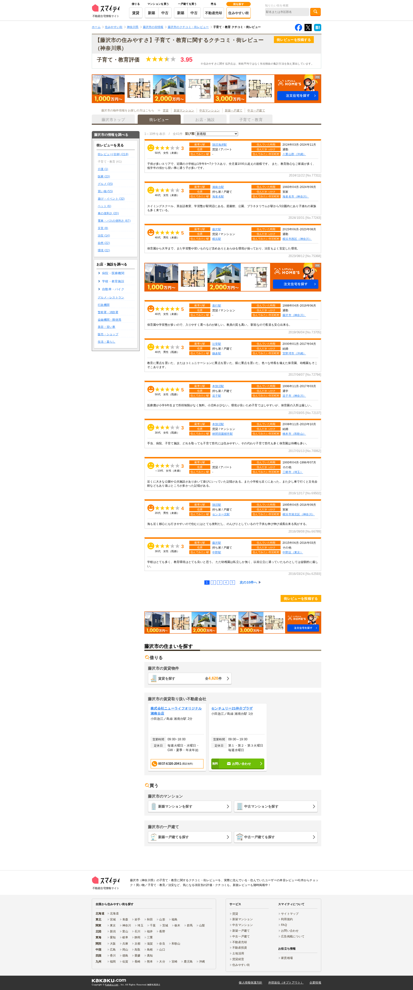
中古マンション (209, 110)
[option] (177, 737)
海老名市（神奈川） (296, 196)
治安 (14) (104, 235)
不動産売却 (213, 13)
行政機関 (103, 305)
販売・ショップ (108, 334)
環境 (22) (104, 250)
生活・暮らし (106, 341)
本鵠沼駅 (218, 386)
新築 (151, 13)
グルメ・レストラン (111, 297)
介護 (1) (103, 169)
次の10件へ (248, 582)
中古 (165, 13)
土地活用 (238, 953)
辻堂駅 (216, 343)
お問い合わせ (290, 930)
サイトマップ (290, 913)
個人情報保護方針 (250, 982)
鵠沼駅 (216, 504)
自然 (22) (104, 243)
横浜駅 (216, 238)
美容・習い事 (106, 327)
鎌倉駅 (216, 353)
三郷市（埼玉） (293, 471)
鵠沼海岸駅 (219, 144)
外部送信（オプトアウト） (286, 982)
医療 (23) (104, 176)
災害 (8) (103, 228)
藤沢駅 (216, 229)
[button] (206, 88)
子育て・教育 (251, 120)
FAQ (284, 925)
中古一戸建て (256, 110)
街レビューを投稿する (294, 40)
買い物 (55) (105, 191)
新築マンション (184, 110)
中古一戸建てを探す (259, 837)
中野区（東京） (293, 552)
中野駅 (216, 552)
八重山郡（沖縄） (294, 154)
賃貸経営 (238, 959)
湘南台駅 (218, 186)
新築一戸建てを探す (173, 837)
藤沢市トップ (113, 120)
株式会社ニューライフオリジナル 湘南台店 (176, 710)
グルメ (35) (105, 184)
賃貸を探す (190, 678)
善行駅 (216, 305)
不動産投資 (239, 947)
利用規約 (287, 919)
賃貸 (136, 13)
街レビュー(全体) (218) (113, 154)
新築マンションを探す (175, 806)
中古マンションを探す (261, 806)
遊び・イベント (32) (111, 198)
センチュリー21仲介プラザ (232, 708)
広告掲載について (292, 936)
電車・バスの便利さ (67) (114, 220)
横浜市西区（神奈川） (297, 238)
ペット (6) (104, 206)
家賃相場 (287, 958)
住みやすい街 (238, 13)
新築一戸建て (234, 110)
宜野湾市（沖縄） (294, 353)
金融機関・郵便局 (109, 319)
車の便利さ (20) (108, 213)
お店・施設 (205, 120)
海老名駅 (218, 196)
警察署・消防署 (108, 312)
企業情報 (315, 982)
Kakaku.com (111, 985)
